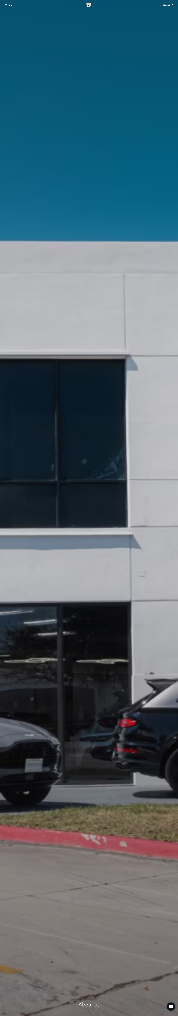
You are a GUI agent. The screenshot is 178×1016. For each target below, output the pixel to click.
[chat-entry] (171, 1006)
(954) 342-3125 (165, 5)
